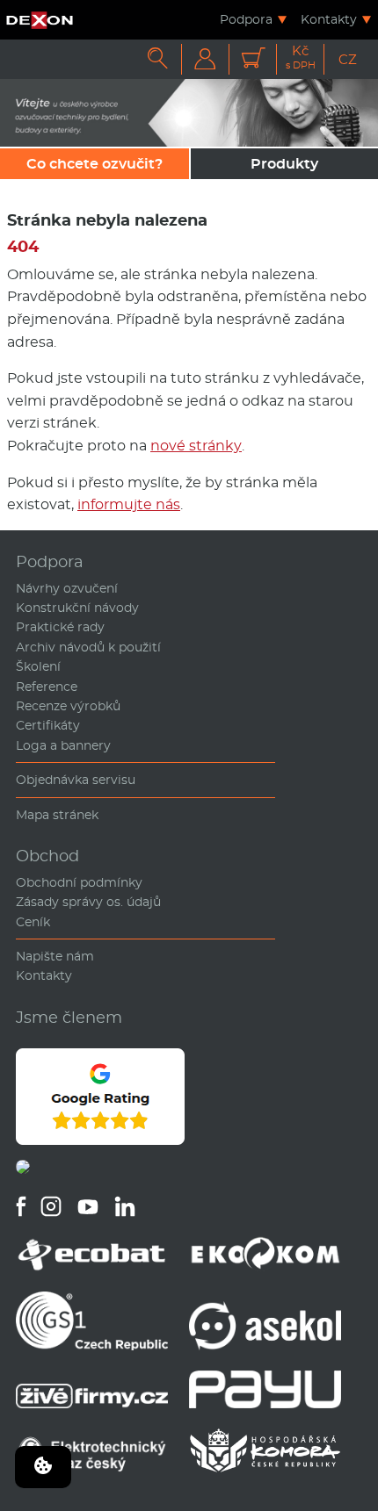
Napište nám (55, 956)
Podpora (246, 19)
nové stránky (196, 445)
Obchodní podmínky (79, 882)
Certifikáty (48, 725)
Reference (46, 686)
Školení (38, 666)
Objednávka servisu (75, 780)
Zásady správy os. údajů (88, 902)
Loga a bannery (63, 745)
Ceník (33, 922)
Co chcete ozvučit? (94, 163)
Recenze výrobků (68, 706)
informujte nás (128, 504)
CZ (347, 59)
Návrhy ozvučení (67, 588)
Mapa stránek (57, 815)
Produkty (284, 163)
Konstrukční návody (77, 607)
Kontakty (329, 19)
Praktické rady (60, 627)
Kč (301, 57)
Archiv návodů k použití (88, 647)
